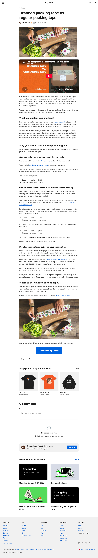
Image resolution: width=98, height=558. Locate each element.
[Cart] (95, 2)
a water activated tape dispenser (57, 259)
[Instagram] (86, 543)
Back (23, 8)
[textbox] (49, 206)
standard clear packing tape (38, 165)
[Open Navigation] (2, 2)
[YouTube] (89, 543)
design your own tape (63, 295)
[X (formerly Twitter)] (82, 543)
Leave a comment (25, 409)
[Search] (90, 2)
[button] (49, 350)
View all (76, 459)
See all (77, 369)
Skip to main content (1, 1)
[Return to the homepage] (46, 3)
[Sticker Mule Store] (79, 543)
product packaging (60, 122)
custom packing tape (46, 161)
